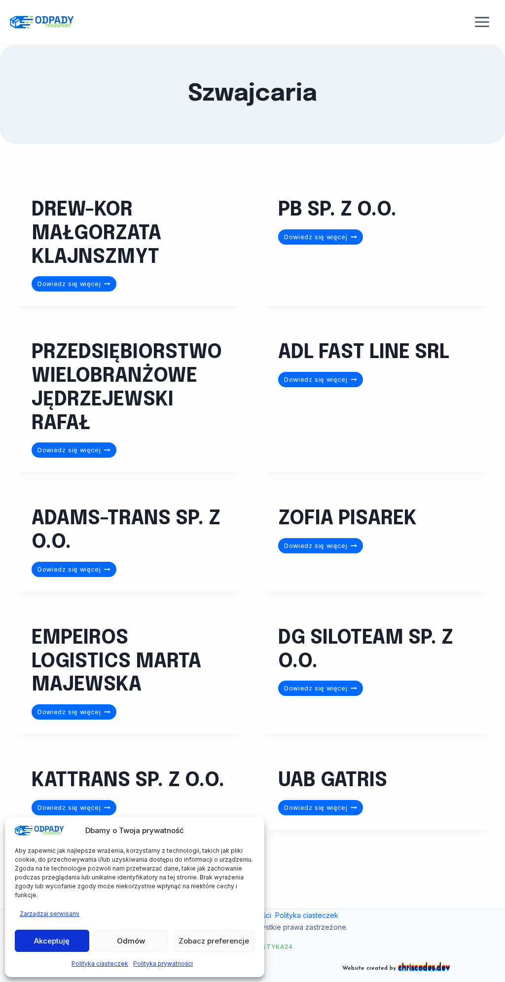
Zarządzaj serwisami (49, 913)
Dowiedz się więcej (76, 285)
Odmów (131, 941)
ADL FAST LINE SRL (363, 353)
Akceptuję (52, 941)
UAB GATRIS (332, 781)
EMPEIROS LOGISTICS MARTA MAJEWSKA (116, 661)
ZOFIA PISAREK (347, 519)
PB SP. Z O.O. (337, 210)
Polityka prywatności (163, 963)
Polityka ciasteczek (100, 963)
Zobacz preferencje (214, 941)
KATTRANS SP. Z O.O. (128, 781)
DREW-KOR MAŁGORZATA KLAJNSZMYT (96, 233)
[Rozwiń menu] (482, 22)
